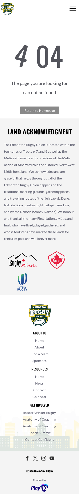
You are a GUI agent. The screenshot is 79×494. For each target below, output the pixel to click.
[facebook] (27, 459)
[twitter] (35, 459)
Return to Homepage (39, 110)
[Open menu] (73, 8)
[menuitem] (39, 340)
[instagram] (43, 459)
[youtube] (51, 459)
